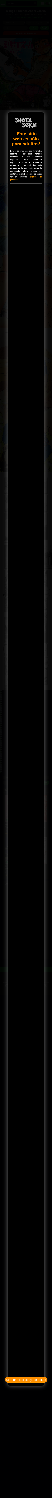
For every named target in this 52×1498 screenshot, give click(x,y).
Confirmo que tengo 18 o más (26, 1380)
